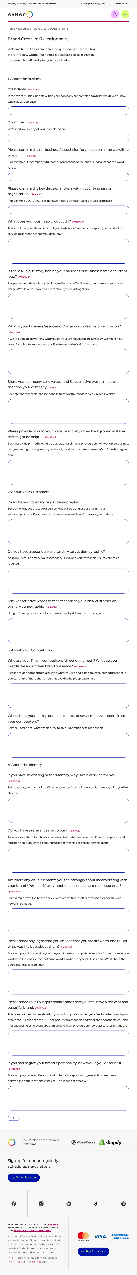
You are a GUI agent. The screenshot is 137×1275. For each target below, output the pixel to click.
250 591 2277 (121, 4)
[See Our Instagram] (41, 1203)
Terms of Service (33, 1262)
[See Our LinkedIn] (68, 1203)
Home (11, 29)
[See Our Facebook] (13, 1203)
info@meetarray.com (93, 4)
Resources (24, 29)
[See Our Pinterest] (123, 1203)
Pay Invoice (95, 1251)
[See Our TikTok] (96, 1203)
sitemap (52, 1224)
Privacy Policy (14, 1262)
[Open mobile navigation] (125, 14)
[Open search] (115, 14)
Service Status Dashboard (32, 1231)
